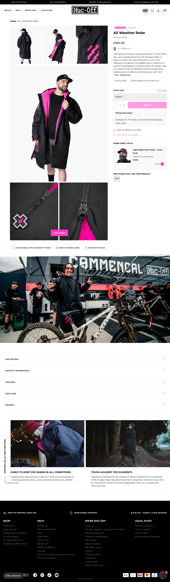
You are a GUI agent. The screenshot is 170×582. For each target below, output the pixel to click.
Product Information (46, 558)
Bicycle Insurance (93, 544)
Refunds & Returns (46, 547)
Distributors (90, 558)
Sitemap (41, 551)
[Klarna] (140, 575)
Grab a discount (13, 576)
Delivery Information (46, 529)
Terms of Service (142, 529)
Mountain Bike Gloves (13, 540)
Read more (125, 75)
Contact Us (42, 526)
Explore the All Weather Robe (5, 456)
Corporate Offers (92, 554)
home (13, 21)
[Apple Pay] (125, 575)
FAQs (39, 533)
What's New (31, 10)
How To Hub (43, 540)
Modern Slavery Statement (147, 536)
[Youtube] (56, 575)
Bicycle (8, 10)
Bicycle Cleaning (10, 536)
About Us (89, 526)
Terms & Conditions (144, 526)
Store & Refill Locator (95, 565)
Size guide (162, 90)
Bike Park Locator (93, 547)
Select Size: (118, 90)
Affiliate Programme (94, 533)
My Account (43, 544)
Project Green (91, 561)
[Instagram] (42, 575)
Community (46, 10)
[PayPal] (154, 575)
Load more (59, 233)
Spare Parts (42, 536)
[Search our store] (152, 10)
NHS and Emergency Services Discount (55, 554)
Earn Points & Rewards (127, 135)
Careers (88, 551)
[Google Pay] (133, 575)
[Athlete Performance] (147, 575)
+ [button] (124, 105)
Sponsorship (90, 540)
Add (157, 164)
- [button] (116, 105)
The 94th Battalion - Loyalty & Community (104, 529)
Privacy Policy (141, 533)
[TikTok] (49, 575)
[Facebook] (35, 575)
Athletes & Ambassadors (96, 536)
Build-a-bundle (10, 529)
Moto (18, 10)
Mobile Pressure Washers (15, 533)
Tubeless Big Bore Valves (14, 544)
